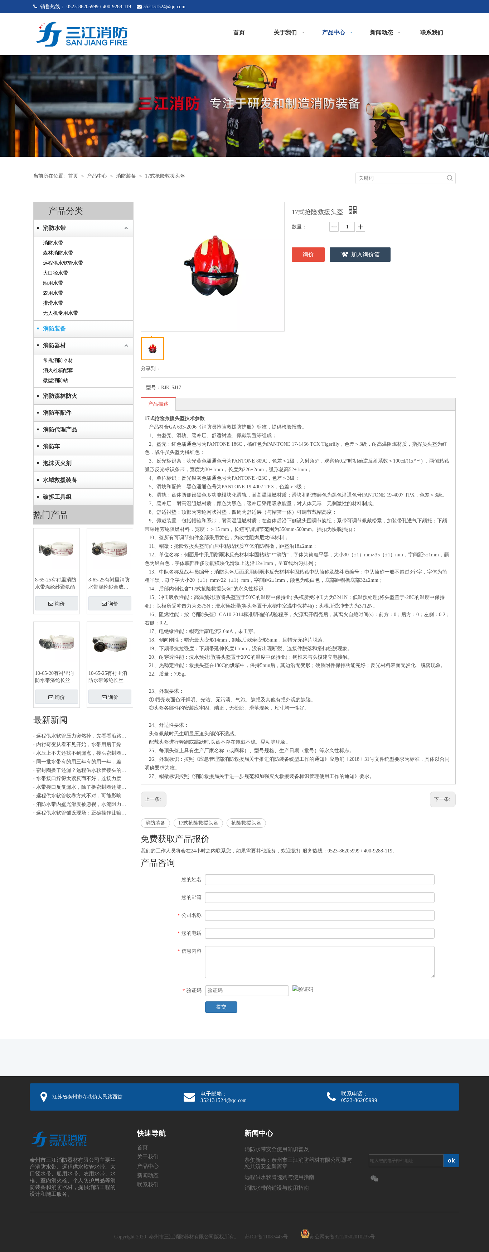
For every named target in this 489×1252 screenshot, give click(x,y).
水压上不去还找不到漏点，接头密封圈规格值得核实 (83, 753)
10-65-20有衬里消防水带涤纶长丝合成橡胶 (55, 677)
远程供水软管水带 (63, 263)
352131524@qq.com (164, 6)
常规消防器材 (58, 360)
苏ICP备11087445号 (266, 1236)
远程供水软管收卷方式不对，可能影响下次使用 (83, 795)
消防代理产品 (60, 429)
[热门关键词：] (450, 178)
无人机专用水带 (60, 313)
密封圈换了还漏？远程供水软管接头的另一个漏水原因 (83, 770)
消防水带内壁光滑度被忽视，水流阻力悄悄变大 (83, 804)
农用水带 (53, 293)
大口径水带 (55, 273)
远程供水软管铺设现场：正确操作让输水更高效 (83, 813)
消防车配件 (57, 413)
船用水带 (53, 283)
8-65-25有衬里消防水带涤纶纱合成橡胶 (109, 584)
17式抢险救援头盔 (198, 823)
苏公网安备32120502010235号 (342, 1236)
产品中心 (148, 1166)
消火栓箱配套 (58, 370)
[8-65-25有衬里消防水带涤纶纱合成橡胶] (109, 548)
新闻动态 (148, 1175)
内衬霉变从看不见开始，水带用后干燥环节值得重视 (83, 744)
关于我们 (148, 1157)
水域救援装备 (60, 480)
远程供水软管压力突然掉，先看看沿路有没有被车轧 (83, 736)
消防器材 (54, 345)
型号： (153, 387)
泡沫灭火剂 (57, 463)
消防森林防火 (60, 396)
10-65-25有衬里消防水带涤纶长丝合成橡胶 (108, 677)
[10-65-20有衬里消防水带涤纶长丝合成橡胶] (56, 642)
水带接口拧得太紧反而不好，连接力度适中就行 (83, 778)
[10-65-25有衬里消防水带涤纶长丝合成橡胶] (109, 642)
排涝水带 (53, 303)
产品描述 (158, 404)
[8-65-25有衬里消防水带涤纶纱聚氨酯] (56, 548)
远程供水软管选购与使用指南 (279, 1177)
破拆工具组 (57, 497)
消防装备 (54, 328)
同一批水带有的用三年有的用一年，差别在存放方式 (83, 761)
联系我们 (148, 1185)
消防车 (51, 446)
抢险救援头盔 (246, 823)
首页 (142, 1147)
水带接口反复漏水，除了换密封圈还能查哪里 (83, 787)
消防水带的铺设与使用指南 (277, 1188)
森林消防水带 (58, 253)
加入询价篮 (365, 254)
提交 (221, 1007)
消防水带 (54, 228)
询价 (60, 603)
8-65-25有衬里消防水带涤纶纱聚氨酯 (55, 583)
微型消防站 (55, 380)
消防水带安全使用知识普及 (277, 1149)
